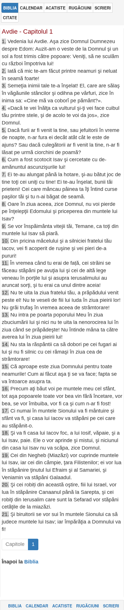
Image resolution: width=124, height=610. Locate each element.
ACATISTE (62, 606)
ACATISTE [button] (55, 8)
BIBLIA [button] (10, 8)
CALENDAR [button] (31, 8)
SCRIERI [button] (103, 8)
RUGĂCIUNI (87, 606)
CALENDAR (37, 606)
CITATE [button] (10, 17)
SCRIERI (111, 606)
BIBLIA (15, 606)
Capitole (15, 544)
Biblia (31, 562)
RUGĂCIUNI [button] (80, 8)
